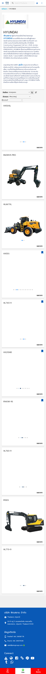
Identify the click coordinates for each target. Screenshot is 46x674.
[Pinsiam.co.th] (22, 658)
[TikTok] (6, 662)
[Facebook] (17, 658)
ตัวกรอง (5, 97)
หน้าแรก (4, 9)
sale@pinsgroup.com (15, 645)
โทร (8, 672)
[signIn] (37, 3)
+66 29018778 (18, 636)
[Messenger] (12, 662)
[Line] (27, 658)
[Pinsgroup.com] (11, 658)
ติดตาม (38, 672)
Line (23, 672)
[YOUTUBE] (32, 658)
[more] (41, 3)
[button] (21, 96)
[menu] (2, 3)
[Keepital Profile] (6, 658)
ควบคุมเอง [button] (12, 92)
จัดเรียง (5, 92)
